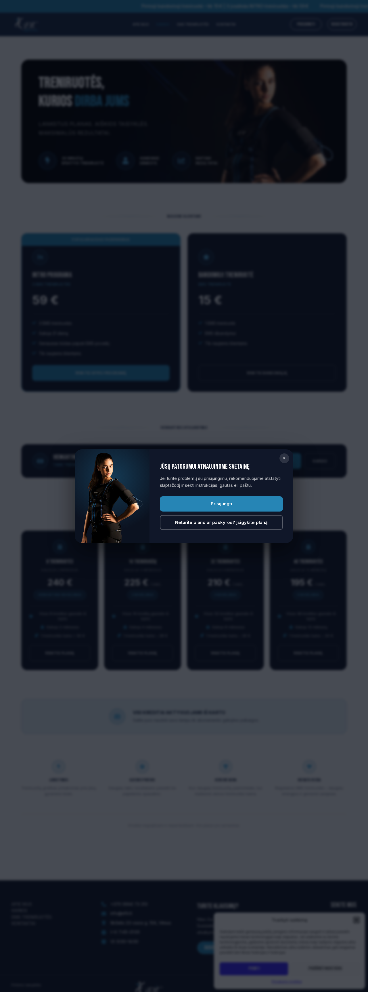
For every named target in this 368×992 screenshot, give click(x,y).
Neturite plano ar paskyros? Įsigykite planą (221, 522)
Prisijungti (221, 503)
